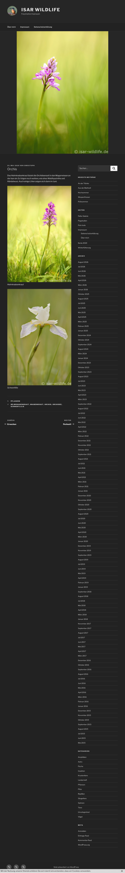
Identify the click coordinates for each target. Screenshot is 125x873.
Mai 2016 (81, 688)
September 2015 (84, 724)
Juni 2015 (82, 738)
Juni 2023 (82, 386)
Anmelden (82, 831)
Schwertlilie (17, 406)
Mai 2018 (81, 605)
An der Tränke (83, 183)
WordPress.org (84, 845)
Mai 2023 (82, 390)
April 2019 (82, 578)
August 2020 (83, 514)
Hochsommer (83, 192)
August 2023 (83, 376)
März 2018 (82, 615)
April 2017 (82, 651)
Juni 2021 (81, 468)
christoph (29, 165)
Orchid (48, 404)
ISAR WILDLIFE (40, 9)
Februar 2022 (83, 436)
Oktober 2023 (83, 367)
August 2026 (83, 262)
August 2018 (83, 596)
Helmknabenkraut (20, 404)
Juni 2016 (82, 683)
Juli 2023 (81, 381)
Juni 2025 (82, 308)
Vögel (80, 817)
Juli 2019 (81, 564)
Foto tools (82, 225)
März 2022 (82, 431)
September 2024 (84, 344)
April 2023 (82, 395)
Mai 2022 (81, 422)
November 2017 (84, 624)
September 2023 (84, 372)
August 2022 (83, 408)
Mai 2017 (81, 647)
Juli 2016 (81, 679)
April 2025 (82, 317)
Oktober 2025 (83, 294)
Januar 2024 (83, 358)
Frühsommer (83, 202)
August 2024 (83, 349)
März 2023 (82, 399)
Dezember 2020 (84, 496)
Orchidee (57, 404)
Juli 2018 (81, 601)
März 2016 (82, 697)
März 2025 (82, 322)
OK (116, 871)
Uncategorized (83, 812)
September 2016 (84, 669)
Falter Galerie (83, 216)
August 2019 (83, 560)
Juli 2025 (81, 303)
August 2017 (83, 633)
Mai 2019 (81, 573)
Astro (80, 762)
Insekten (81, 771)
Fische (80, 766)
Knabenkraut (36, 404)
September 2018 (84, 592)
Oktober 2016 (83, 665)
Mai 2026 (82, 276)
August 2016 (83, 674)
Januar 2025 (83, 331)
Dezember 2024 (84, 335)
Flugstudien (82, 221)
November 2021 (84, 445)
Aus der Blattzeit (84, 188)
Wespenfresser (84, 197)
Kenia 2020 (82, 243)
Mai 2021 (81, 473)
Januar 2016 (83, 706)
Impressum (24, 27)
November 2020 (84, 500)
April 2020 (82, 532)
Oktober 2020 (83, 505)
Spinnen (81, 803)
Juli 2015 (81, 734)
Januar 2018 (83, 619)
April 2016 (82, 692)
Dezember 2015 (84, 711)
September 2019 (84, 555)
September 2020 (85, 509)
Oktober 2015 (83, 720)
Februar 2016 (83, 701)
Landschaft (82, 780)
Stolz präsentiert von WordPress (66, 867)
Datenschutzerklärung (43, 27)
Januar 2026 (83, 289)
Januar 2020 (83, 541)
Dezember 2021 (84, 441)
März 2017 (82, 656)
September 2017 (84, 628)
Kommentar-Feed (85, 840)
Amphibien (82, 757)
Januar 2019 (83, 587)
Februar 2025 (83, 326)
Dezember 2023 (84, 363)
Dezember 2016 (84, 660)
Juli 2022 (81, 413)
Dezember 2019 (84, 546)
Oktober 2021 (83, 450)
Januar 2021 (83, 491)
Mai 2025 (82, 312)
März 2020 (82, 537)
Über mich (11, 27)
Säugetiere (82, 798)
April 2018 (82, 610)
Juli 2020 (81, 518)
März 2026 (82, 285)
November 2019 (84, 550)
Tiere (80, 808)
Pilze (80, 789)
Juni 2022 (82, 418)
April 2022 (82, 427)
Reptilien (81, 794)
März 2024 (82, 354)
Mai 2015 (81, 743)
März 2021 (82, 482)
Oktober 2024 (83, 340)
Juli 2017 (81, 637)
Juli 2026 (81, 267)
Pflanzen (15, 401)
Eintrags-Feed (83, 836)
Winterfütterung (84, 248)
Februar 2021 (83, 486)
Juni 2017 (81, 642)
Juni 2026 (82, 271)
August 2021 (83, 459)
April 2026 (82, 280)
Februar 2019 (83, 582)
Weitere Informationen (102, 871)
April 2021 (82, 477)
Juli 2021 (81, 463)
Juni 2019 (82, 569)
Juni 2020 (82, 523)
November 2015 (84, 715)
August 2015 (83, 729)
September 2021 (84, 454)
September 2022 (84, 404)
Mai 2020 (82, 527)
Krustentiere (83, 775)
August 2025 (83, 299)
